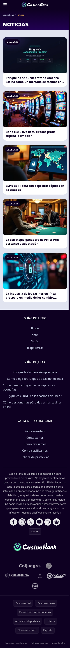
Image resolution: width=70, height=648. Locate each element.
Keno (35, 335)
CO (33, 531)
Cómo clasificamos (35, 451)
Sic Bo (35, 341)
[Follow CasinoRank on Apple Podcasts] (56, 522)
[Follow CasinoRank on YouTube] (39, 522)
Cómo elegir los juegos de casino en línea (35, 379)
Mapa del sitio (58, 643)
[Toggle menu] (5, 4)
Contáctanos (35, 438)
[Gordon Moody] (56, 576)
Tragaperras (35, 348)
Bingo (35, 328)
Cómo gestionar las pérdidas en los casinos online (32, 404)
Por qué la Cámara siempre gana (35, 372)
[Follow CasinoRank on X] (30, 522)
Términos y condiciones (16, 643)
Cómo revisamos (35, 444)
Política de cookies (39, 643)
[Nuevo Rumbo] (40, 576)
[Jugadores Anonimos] (49, 566)
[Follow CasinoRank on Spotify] (48, 522)
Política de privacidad (35, 457)
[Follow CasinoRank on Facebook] (13, 522)
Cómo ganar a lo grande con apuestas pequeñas (29, 387)
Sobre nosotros (35, 431)
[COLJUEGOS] (30, 566)
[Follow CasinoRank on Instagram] (22, 522)
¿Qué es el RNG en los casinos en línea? (35, 396)
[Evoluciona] (18, 576)
